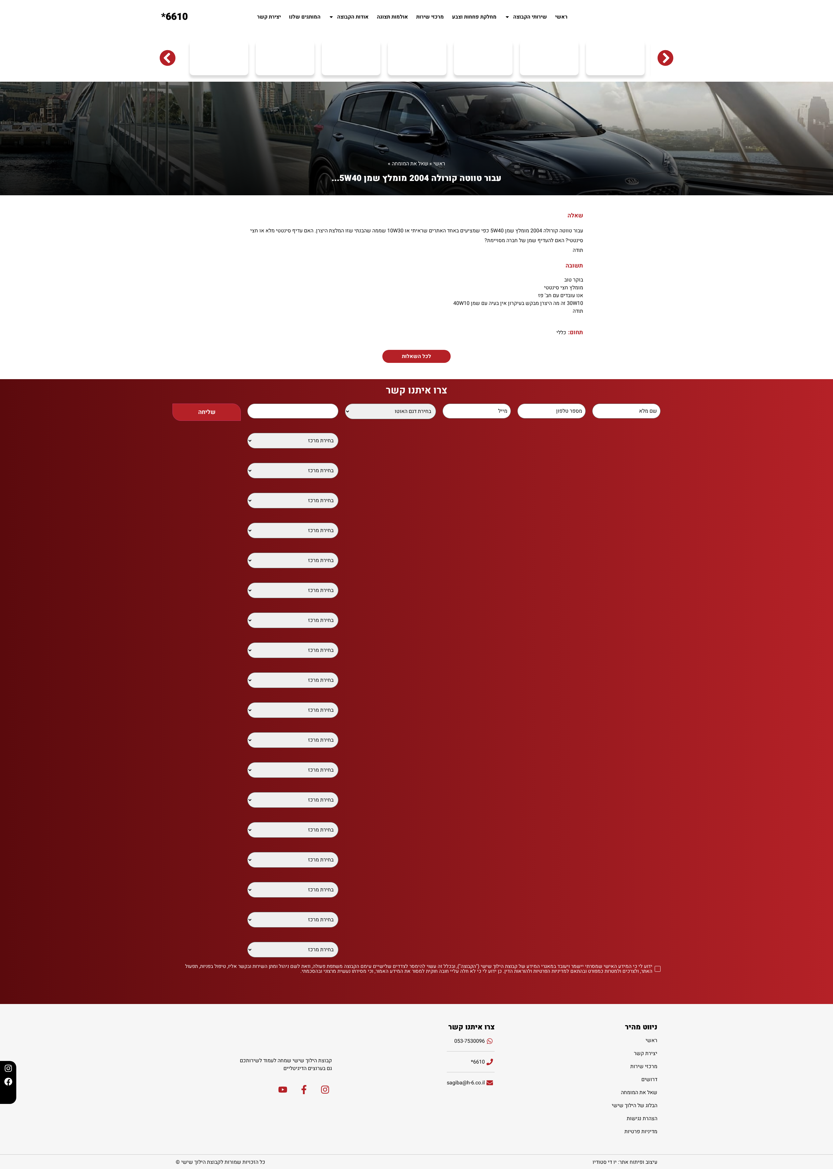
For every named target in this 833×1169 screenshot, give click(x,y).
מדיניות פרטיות (640, 1131)
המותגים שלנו (305, 17)
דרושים (649, 1079)
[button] (167, 58)
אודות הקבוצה (353, 17)
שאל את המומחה (410, 164)
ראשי (561, 17)
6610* (174, 17)
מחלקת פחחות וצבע (474, 17)
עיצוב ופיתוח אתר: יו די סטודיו (625, 1162)
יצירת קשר (269, 17)
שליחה (206, 412)
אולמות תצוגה (392, 17)
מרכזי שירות (430, 17)
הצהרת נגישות (642, 1118)
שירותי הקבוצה (530, 17)
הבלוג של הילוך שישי (634, 1105)
